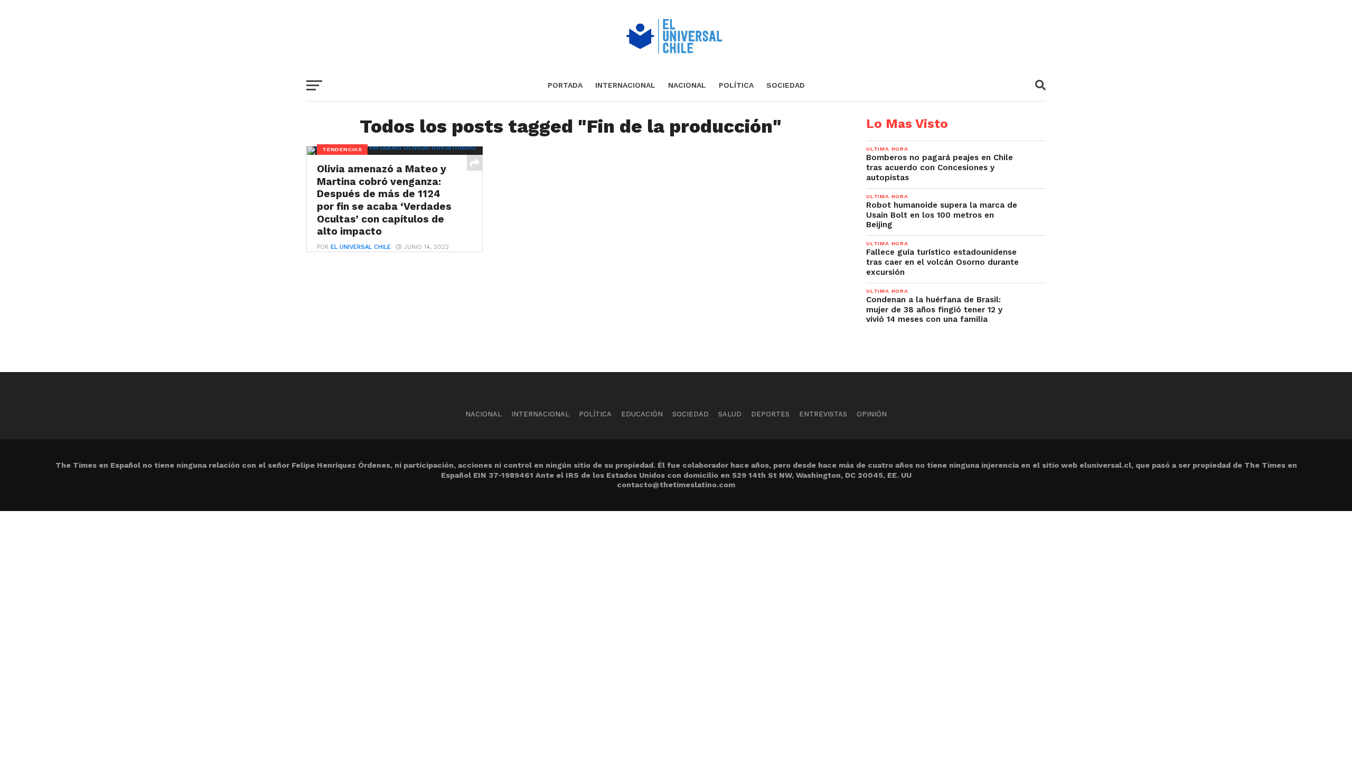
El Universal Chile (361, 247)
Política (736, 85)
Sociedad (785, 85)
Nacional (687, 85)
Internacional (625, 85)
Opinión (872, 414)
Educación (642, 414)
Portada (565, 85)
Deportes (770, 414)
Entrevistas (823, 414)
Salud (729, 414)
